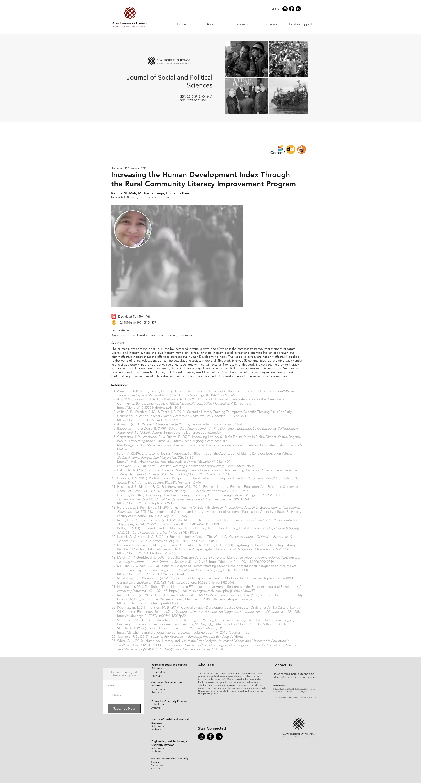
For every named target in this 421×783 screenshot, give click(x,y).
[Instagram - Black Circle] (285, 8)
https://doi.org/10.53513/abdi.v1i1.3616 (146, 553)
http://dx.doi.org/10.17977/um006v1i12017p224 (152, 616)
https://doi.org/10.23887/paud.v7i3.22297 (147, 420)
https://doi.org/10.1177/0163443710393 (169, 532)
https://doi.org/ (128, 574)
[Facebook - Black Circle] (291, 8)
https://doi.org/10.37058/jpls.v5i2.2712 (145, 503)
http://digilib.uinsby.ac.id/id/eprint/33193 (147, 603)
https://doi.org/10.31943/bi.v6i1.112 (204, 474)
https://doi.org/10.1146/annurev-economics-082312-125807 (207, 491)
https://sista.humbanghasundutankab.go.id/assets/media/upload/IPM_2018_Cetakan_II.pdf (183, 632)
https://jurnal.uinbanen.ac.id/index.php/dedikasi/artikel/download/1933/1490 (173, 462)
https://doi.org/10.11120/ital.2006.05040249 (241, 561)
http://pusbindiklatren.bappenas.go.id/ (192, 432)
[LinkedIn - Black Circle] (298, 8)
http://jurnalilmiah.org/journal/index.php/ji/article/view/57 (212, 591)
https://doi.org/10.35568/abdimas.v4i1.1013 (149, 407)
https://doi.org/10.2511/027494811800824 (188, 524)
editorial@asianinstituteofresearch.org (295, 677)
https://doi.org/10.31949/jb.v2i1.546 (208, 395)
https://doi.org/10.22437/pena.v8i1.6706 (171, 482)
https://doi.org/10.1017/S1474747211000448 (185, 541)
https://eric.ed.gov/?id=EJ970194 (198, 649)
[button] (271, 24)
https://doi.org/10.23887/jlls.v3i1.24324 (257, 624)
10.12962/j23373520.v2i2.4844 (162, 574)
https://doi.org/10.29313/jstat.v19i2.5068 (205, 582)
